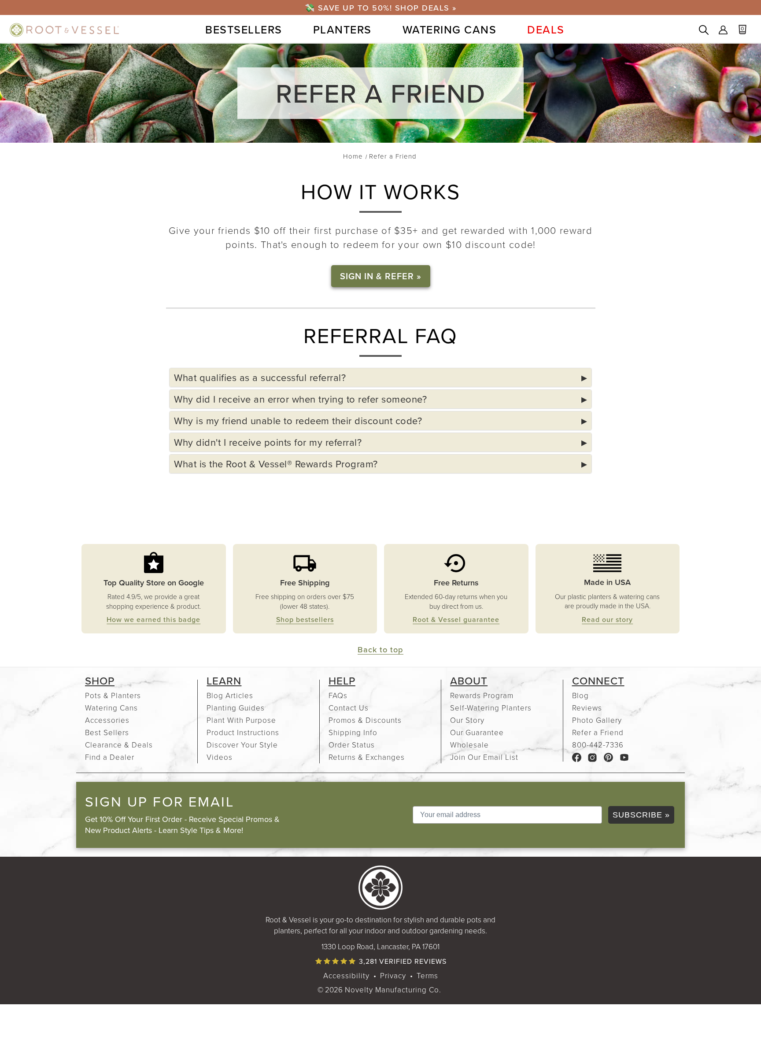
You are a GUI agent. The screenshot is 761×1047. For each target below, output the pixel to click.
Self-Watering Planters (491, 708)
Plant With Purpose (241, 720)
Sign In (723, 31)
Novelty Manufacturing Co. (393, 989)
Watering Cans (111, 708)
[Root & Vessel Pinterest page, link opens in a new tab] (608, 756)
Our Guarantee (477, 732)
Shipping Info (353, 732)
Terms (427, 975)
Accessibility (346, 975)
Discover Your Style (242, 745)
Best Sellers (107, 732)
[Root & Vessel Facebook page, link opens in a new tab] (576, 756)
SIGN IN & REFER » (380, 276)
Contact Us (349, 708)
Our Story (467, 720)
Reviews (587, 708)
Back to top (380, 649)
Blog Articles (230, 695)
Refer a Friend (598, 732)
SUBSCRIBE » (641, 814)
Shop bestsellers (305, 619)
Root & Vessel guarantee (456, 619)
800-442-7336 (598, 745)
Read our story (607, 619)
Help (342, 680)
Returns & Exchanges (367, 757)
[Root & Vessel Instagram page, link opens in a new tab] (592, 756)
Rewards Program (481, 695)
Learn (224, 680)
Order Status (352, 745)
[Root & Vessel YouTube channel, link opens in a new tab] (624, 756)
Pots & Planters (113, 695)
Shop (100, 680)
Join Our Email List (484, 757)
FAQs (338, 695)
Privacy (393, 975)
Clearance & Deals (119, 745)
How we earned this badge (153, 619)
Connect (598, 680)
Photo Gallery (597, 720)
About (469, 680)
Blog (580, 695)
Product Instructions (243, 732)
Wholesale (469, 745)
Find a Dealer (109, 757)
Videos (220, 757)
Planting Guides (236, 708)
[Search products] (703, 31)
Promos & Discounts (365, 720)
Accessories (107, 720)
